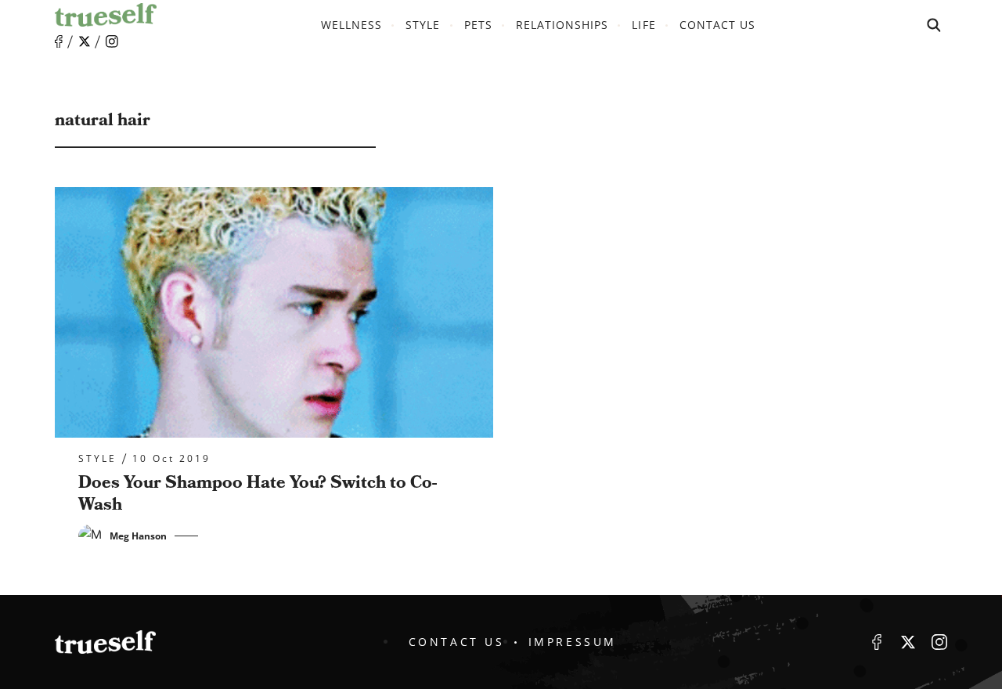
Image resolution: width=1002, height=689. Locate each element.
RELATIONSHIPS (562, 24)
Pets (478, 24)
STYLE (422, 24)
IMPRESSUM (572, 641)
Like (59, 42)
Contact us (717, 24)
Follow (84, 41)
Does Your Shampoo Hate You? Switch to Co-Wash (257, 494)
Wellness (351, 24)
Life (643, 24)
